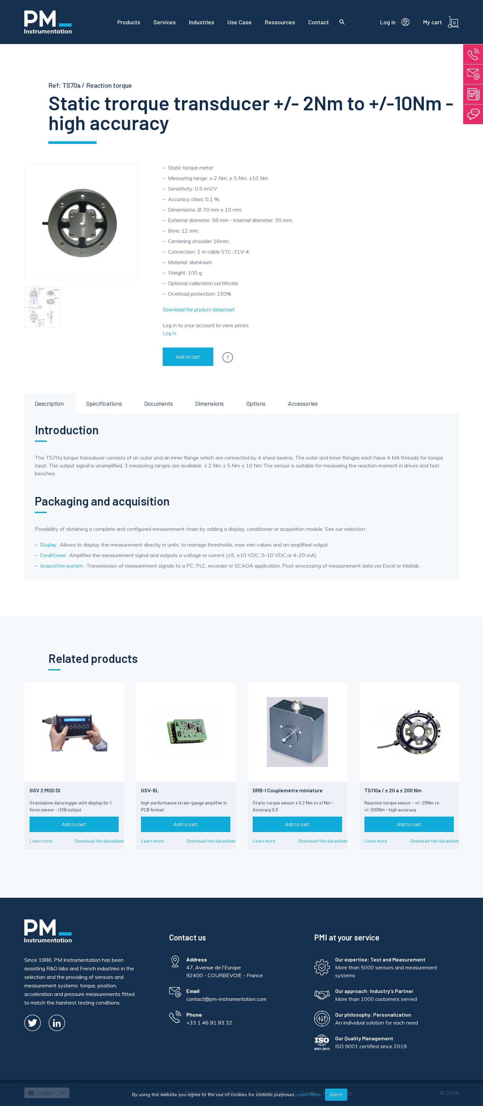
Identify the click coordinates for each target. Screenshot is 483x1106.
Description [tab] (49, 403)
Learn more (41, 841)
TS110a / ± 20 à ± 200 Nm (393, 790)
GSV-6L (150, 790)
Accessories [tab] (303, 403)
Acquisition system (61, 565)
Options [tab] (255, 403)
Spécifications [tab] (104, 403)
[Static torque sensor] (42, 307)
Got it (336, 1094)
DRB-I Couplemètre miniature (288, 790)
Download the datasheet (99, 841)
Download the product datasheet (199, 309)
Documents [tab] (158, 403)
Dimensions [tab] (209, 403)
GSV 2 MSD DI (45, 790)
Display (48, 544)
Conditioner (53, 555)
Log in (169, 333)
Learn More (309, 1094)
